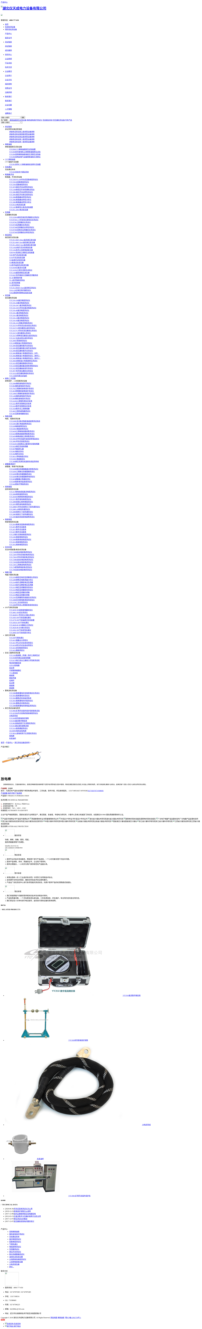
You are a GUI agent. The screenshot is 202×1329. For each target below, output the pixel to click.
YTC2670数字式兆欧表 (17, 532)
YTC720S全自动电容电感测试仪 (21, 562)
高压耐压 (8, 235)
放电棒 (11, 736)
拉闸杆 (11, 680)
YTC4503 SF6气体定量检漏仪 (20, 617)
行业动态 (8, 63)
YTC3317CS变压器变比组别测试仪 (22, 328)
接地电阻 (8, 487)
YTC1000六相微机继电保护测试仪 (22, 393)
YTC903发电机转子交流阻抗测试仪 (22, 723)
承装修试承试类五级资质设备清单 (22, 137)
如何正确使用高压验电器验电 (25, 1214)
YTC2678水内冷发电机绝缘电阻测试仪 (23, 713)
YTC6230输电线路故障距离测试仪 (22, 434)
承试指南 (8, 46)
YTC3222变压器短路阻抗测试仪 (21, 363)
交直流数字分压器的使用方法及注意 (27, 1216)
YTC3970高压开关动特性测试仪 (21, 187)
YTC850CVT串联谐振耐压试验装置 (22, 149)
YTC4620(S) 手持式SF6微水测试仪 (22, 615)
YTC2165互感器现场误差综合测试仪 (22, 597)
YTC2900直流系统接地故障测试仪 (22, 517)
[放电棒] (22, 773)
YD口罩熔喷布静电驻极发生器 (20, 293)
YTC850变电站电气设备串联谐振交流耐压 (25, 157)
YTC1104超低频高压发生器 (19, 273)
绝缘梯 (11, 685)
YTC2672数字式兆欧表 (17, 527)
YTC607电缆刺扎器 (16, 449)
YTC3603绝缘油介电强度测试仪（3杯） (24, 353)
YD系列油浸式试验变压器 (19, 265)
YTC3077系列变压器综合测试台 (21, 371)
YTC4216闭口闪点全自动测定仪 (21, 645)
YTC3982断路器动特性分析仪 (20, 200)
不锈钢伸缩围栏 (15, 670)
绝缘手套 (12, 678)
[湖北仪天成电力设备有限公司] (23, 8)
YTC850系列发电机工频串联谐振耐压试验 (25, 152)
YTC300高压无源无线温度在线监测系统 (24, 461)
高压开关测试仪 (15, 1252)
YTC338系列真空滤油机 (18, 376)
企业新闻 (8, 59)
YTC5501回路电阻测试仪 (18, 184)
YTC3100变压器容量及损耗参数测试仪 (23, 366)
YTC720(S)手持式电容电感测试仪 (21, 555)
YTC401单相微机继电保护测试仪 (21, 391)
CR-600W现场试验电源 (17, 731)
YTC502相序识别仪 (16, 454)
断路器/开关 (9, 174)
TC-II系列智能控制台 (17, 280)
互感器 (7, 212)
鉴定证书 (8, 38)
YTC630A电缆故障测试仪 (18, 429)
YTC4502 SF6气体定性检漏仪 (20, 630)
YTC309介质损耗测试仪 (18, 341)
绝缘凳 (11, 675)
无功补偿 (8, 547)
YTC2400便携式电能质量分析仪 (21, 580)
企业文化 (8, 80)
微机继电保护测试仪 (34, 120)
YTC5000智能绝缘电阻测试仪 (20, 539)
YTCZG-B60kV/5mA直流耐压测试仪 (22, 288)
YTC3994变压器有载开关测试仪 (21, 351)
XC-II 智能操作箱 (15, 278)
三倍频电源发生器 (16, 1262)
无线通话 (8, 167)
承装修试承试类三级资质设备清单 (22, 132)
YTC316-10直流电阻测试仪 (19, 318)
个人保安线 (13, 673)
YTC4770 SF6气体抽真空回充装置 (21, 620)
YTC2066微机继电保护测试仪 (20, 383)
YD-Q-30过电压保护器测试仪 (20, 290)
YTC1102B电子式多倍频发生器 (20, 247)
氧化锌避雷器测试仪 (16, 1254)
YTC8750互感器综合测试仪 (19, 225)
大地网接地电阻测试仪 (17, 1259)
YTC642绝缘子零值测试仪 (19, 484)
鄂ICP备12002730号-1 (73, 1318)
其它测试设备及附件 (22, 742)
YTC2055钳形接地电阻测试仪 (20, 504)
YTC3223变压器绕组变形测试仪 (21, 368)
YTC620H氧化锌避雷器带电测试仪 (22, 476)
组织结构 (8, 84)
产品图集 (4, 793)
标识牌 (11, 683)
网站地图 (53, 1318)
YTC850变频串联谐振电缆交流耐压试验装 (25, 154)
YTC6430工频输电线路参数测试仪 (22, 431)
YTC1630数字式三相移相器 (19, 409)
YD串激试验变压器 (16, 262)
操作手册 (11, 793)
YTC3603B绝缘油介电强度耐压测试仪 (23, 361)
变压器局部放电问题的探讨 (24, 1221)
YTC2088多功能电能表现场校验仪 (22, 600)
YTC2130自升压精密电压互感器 (21, 585)
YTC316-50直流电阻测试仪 (19, 320)
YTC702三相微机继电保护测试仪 (21, 388)
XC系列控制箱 (14, 283)
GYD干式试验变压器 (17, 257)
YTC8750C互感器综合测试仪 (20, 222)
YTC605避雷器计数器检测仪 (19, 479)
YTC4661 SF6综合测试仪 (18, 612)
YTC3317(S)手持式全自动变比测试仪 (23, 325)
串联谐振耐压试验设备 (18, 120)
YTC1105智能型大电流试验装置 (21, 207)
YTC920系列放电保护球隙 (19, 718)
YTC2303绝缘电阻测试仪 (18, 537)
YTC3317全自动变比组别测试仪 (21, 338)
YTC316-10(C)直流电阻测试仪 (20, 305)
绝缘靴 (11, 688)
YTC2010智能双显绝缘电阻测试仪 (22, 524)
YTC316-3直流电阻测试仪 (18, 313)
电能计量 (8, 572)
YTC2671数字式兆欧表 (17, 529)
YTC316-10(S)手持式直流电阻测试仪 (22, 308)
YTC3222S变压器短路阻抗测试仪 (21, 373)
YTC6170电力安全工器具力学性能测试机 (24, 660)
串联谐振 (8, 144)
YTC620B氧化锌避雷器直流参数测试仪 (23, 469)
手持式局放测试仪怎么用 (23, 1209)
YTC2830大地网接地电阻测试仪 (21, 497)
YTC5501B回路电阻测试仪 (19, 182)
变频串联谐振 (14, 1231)
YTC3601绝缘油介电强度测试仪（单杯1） (25, 358)
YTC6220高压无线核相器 (18, 446)
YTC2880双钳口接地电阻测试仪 (21, 502)
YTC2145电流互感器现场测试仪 (21, 590)
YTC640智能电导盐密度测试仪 (20, 482)
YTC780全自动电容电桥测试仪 (20, 570)
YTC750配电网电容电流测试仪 (20, 567)
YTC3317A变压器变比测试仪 (20, 333)
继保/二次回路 (10, 378)
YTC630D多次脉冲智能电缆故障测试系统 (24, 421)
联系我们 (8, 101)
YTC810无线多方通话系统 (19, 172)
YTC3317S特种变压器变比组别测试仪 (23, 335)
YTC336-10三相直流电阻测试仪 (21, 323)
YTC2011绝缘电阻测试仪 (18, 542)
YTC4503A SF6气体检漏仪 (19, 622)
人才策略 (8, 109)
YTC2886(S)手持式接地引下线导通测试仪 (24, 507)
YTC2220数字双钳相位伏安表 (20, 406)
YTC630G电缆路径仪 (17, 459)
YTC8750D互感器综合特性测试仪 (21, 232)
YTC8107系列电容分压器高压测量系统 (23, 275)
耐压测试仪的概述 (20, 1219)
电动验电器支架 (15, 663)
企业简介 (8, 75)
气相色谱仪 (13, 1244)
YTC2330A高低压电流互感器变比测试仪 (24, 217)
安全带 (11, 668)
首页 (6, 24)
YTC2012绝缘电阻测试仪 (18, 544)
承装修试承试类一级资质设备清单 (22, 142)
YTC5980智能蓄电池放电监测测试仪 (22, 706)
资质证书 (8, 88)
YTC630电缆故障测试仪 (18, 426)
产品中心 (4, 2)
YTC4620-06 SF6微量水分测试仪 (21, 625)
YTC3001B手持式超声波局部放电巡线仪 (24, 439)
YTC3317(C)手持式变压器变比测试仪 (23, 330)
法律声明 (8, 92)
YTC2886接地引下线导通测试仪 (21, 512)
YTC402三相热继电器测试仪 (19, 411)
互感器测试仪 (14, 1249)
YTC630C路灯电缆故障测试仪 (20, 424)
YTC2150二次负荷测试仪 (18, 602)
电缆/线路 (8, 416)
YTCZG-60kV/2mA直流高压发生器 (22, 242)
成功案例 (8, 50)
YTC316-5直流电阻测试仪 (18, 315)
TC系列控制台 (14, 285)
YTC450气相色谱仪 (16, 638)
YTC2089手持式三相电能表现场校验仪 (23, 605)
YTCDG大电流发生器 (17, 205)
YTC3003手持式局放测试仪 (19, 441)
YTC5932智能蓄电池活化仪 (19, 695)
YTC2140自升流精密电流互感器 (21, 582)
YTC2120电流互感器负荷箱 (19, 592)
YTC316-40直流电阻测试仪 (19, 310)
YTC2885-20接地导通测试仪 (19, 509)
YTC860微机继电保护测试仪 (19, 398)
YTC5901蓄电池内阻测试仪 (19, 703)
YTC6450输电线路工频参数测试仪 (22, 436)
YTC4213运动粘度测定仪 (18, 648)
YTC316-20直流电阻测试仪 (19, 303)
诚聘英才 (8, 113)
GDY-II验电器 (14, 665)
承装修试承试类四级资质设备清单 (22, 134)
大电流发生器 (14, 1264)
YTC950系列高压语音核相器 (19, 658)
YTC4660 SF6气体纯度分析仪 (20, 633)
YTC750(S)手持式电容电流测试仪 (21, 557)
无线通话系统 (48, 120)
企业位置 (8, 105)
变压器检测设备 (59, 120)
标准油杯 (12, 738)
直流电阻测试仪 (15, 1239)
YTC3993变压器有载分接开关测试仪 (22, 348)
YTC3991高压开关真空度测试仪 (21, 195)
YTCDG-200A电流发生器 (18, 210)
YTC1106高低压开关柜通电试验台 (22, 189)
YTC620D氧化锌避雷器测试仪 (20, 474)
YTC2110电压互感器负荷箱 (19, 595)
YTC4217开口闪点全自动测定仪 (21, 643)
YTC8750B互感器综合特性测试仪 (21, 227)
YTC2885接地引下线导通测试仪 (21, 514)
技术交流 (8, 67)
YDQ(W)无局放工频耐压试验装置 (21, 252)
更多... (11, 1267)
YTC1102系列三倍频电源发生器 (21, 250)
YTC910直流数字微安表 (18, 721)
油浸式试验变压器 (16, 1257)
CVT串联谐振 (10, 159)
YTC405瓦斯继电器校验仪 (19, 414)
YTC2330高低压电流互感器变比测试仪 (23, 577)
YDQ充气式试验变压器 (18, 255)
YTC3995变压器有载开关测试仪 (21, 346)
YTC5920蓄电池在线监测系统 (20, 698)
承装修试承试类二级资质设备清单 (22, 139)
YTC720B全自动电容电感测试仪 (21, 560)
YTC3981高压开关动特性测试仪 (21, 192)
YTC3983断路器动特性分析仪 (20, 202)
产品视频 (18, 793)
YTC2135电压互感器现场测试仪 (21, 587)
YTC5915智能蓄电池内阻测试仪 (21, 701)
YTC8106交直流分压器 (17, 268)
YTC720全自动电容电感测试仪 (20, 552)
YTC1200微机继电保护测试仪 (20, 396)
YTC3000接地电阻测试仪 (18, 494)
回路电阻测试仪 (15, 1242)
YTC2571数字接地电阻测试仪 (20, 499)
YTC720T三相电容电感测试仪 (20, 565)
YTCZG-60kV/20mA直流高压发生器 (22, 240)
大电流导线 (13, 716)
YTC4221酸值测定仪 (17, 650)
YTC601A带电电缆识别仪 (18, 456)
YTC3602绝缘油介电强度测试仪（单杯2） (25, 356)
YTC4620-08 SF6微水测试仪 (19, 628)
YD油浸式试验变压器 (17, 260)
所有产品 (68, 120)
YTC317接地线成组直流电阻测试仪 (22, 492)
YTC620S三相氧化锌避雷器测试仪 (22, 471)
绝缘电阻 (8, 519)
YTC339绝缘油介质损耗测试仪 (20, 343)
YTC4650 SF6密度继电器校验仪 (21, 610)
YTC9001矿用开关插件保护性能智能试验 (24, 711)
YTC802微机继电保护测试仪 (19, 386)
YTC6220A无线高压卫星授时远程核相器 (24, 444)
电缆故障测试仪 (15, 1247)
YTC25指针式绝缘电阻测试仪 (20, 534)
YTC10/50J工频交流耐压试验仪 (20, 270)
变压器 (7, 295)
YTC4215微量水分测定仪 (18, 640)
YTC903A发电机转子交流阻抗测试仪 (23, 733)
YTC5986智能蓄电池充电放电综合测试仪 (24, 693)
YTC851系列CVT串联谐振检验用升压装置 (25, 164)
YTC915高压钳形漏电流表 (19, 726)
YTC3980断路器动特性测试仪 (20, 197)
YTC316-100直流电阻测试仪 (19, 300)
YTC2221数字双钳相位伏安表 (20, 403)
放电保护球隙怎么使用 (22, 1211)
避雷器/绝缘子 (10, 464)
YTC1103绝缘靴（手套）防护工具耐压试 (24, 655)
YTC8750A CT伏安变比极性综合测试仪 (23, 220)
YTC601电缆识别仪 (16, 451)
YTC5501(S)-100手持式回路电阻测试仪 (23, 179)
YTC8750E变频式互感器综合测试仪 (22, 230)
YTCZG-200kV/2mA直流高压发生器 (22, 245)
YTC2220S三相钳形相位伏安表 (20, 401)
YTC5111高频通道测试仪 (18, 728)
